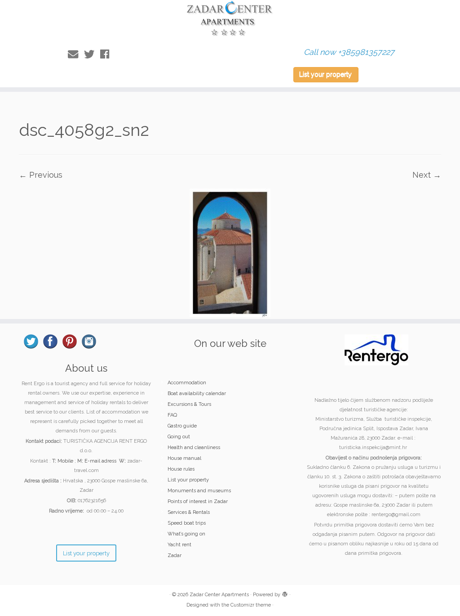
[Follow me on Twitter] (92, 54)
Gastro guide (182, 426)
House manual (184, 458)
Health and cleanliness (194, 447)
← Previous (40, 175)
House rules (181, 469)
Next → (426, 175)
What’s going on (186, 534)
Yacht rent (179, 545)
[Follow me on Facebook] (107, 54)
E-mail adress (100, 461)
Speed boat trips (187, 523)
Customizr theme (250, 605)
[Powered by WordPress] (285, 593)
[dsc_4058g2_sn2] (230, 252)
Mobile (65, 461)
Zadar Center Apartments (219, 595)
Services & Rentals (189, 512)
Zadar (174, 555)
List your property (325, 74)
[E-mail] (76, 54)
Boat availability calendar (197, 393)
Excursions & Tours (189, 404)
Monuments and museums (199, 491)
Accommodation (187, 383)
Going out (179, 437)
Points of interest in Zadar (198, 501)
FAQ (172, 415)
